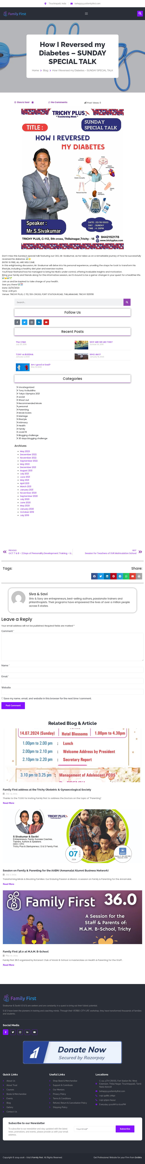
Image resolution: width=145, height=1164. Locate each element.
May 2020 (25, 505)
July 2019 (24, 515)
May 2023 (25, 451)
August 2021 (26, 470)
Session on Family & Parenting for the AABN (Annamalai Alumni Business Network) (56, 870)
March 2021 (25, 486)
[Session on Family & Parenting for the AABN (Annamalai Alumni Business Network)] (72, 836)
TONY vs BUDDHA (24, 354)
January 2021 (26, 489)
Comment (7, 631)
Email (5, 676)
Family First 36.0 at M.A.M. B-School (26, 951)
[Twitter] (24, 322)
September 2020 (29, 496)
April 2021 (24, 483)
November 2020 (28, 492)
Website (6, 687)
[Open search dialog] (140, 13)
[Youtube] (46, 322)
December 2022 (28, 454)
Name (5, 665)
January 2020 (27, 508)
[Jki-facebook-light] (17, 322)
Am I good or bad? (40, 364)
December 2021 (28, 467)
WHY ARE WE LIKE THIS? (101, 341)
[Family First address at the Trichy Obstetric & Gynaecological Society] (72, 755)
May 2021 (24, 480)
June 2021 (25, 476)
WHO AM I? (95, 354)
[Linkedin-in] (39, 322)
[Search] (127, 302)
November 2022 (28, 457)
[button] (94, 576)
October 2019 (27, 511)
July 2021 (24, 473)
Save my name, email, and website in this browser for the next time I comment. (47, 698)
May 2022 (25, 464)
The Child (21, 341)
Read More (8, 803)
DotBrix (138, 1157)
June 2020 (25, 502)
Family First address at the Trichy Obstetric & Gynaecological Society (47, 789)
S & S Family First (35, 1157)
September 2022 (29, 460)
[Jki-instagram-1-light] (32, 322)
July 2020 (24, 499)
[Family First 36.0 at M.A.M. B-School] (72, 917)
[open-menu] (85, 13)
